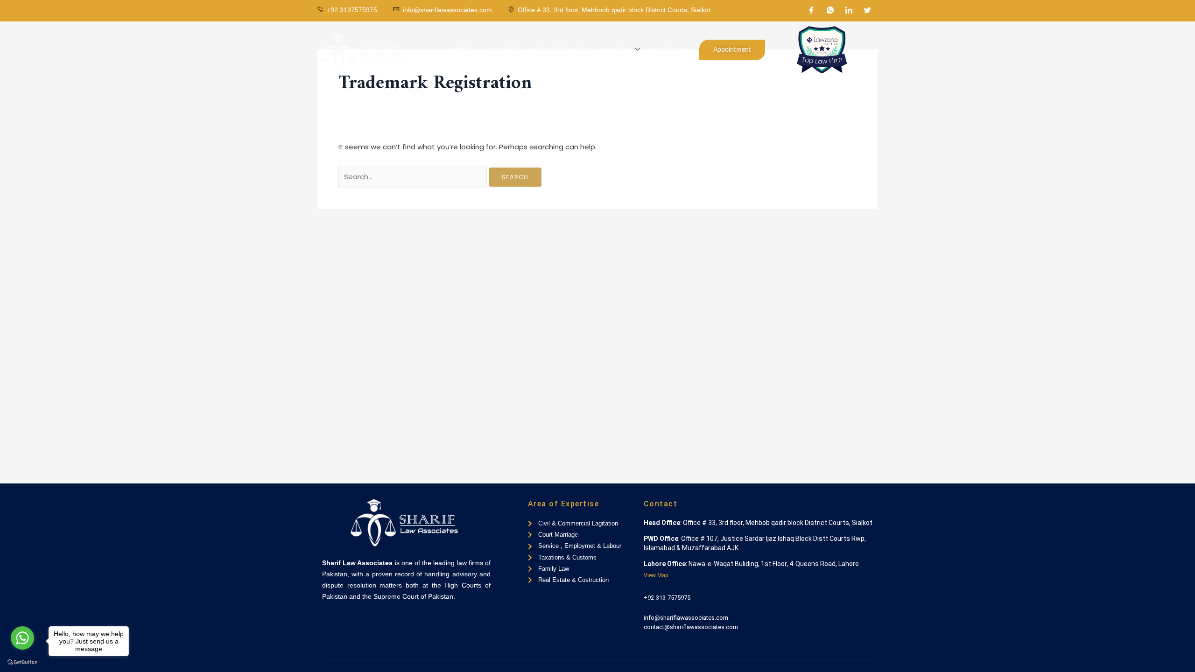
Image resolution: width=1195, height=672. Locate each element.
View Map (656, 575)
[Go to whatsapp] (22, 638)
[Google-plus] (356, 621)
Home (462, 50)
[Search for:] (413, 177)
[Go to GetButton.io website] (22, 662)
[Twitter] (868, 11)
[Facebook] (812, 11)
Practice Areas (562, 50)
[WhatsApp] (830, 11)
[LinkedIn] (849, 11)
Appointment (732, 50)
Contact (670, 50)
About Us (503, 50)
